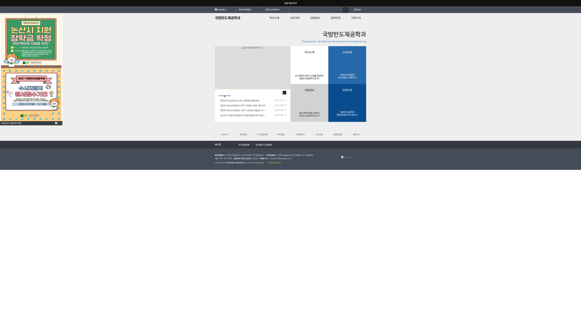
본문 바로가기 (290, 3)
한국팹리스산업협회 (264, 145)
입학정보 (357, 10)
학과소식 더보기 (284, 92)
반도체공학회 (244, 145)
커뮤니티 (356, 18)
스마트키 (224, 134)
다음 (231, 144)
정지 (216, 42)
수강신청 (319, 134)
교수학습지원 (262, 134)
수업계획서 (300, 134)
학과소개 (274, 18)
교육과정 (295, 18)
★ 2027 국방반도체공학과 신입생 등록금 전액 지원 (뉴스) (244, 115)
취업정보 (315, 18)
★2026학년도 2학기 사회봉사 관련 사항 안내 (246, 105)
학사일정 (281, 134)
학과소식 (224, 92)
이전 (225, 144)
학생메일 (243, 134)
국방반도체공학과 (272, 10)
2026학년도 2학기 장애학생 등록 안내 (243, 101)
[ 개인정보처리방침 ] (274, 163)
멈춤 (228, 144)
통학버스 (356, 134)
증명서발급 (337, 134)
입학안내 (335, 18)
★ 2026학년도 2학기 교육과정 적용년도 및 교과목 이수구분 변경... (247, 110)
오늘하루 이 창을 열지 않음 (11, 123)
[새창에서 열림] (225, 10)
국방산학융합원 (244, 10)
